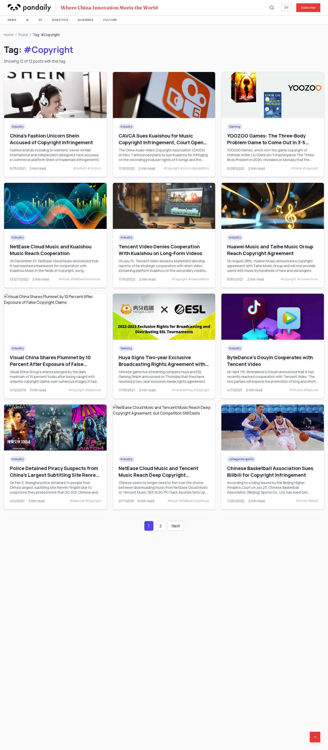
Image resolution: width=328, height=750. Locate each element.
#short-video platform (194, 168)
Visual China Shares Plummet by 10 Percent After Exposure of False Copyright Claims (50, 364)
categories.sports (241, 459)
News (12, 20)
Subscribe (308, 8)
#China (301, 501)
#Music (64, 279)
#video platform (198, 279)
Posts (23, 34)
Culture (110, 20)
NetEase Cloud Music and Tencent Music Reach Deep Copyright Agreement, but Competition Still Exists (158, 478)
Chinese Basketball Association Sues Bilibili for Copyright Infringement (270, 471)
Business (85, 20)
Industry (18, 127)
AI (27, 20)
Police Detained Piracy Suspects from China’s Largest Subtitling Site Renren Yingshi (54, 475)
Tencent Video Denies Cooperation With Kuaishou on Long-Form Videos (160, 249)
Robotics (60, 20)
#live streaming (182, 390)
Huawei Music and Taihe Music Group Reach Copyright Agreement (270, 249)
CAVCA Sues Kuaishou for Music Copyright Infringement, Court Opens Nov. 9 (162, 142)
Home (8, 34)
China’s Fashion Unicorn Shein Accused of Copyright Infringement (51, 139)
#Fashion (79, 168)
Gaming (234, 127)
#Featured (311, 390)
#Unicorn (94, 168)
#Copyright (171, 168)
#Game (296, 168)
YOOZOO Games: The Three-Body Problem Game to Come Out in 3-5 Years (266, 142)
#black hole (93, 390)
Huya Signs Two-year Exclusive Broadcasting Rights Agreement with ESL (162, 364)
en (286, 8)
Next (176, 526)
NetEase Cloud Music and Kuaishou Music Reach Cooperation (50, 249)
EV (40, 20)
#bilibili (313, 501)
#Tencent (296, 390)
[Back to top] (315, 737)
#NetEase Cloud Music (86, 279)
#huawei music (307, 279)
